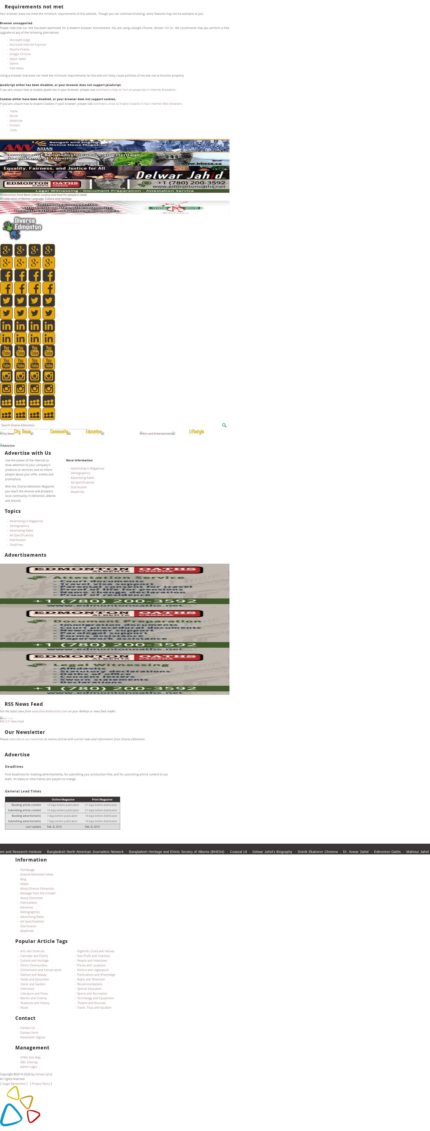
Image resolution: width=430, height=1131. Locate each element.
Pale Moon (17, 68)
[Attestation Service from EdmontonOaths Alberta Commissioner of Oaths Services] (114, 606)
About (14, 116)
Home (14, 111)
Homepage (27, 870)
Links (13, 130)
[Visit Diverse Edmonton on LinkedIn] (20, 419)
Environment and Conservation (41, 970)
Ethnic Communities (33, 965)
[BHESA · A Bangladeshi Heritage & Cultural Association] (114, 165)
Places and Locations (91, 965)
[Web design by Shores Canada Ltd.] (20, 1125)
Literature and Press (34, 993)
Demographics (80, 473)
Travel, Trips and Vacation (94, 1007)
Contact (15, 125)
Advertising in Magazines (87, 468)
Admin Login (28, 1067)
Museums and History (35, 1003)
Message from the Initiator (38, 893)
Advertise (16, 120)
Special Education (89, 989)
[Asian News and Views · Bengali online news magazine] (114, 151)
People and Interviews (92, 960)
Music (24, 1007)
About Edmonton (31, 898)
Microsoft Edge (20, 40)
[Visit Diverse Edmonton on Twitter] (35, 419)
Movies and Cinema (33, 998)
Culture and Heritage (34, 960)
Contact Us (27, 1028)
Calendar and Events (34, 956)
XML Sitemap (29, 1062)
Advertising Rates (82, 478)
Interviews (27, 989)
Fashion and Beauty (33, 975)
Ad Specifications (82, 482)
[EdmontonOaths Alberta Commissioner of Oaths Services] (114, 192)
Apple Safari (18, 59)
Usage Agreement (14, 1083)
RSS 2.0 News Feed (12, 721)
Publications (28, 902)
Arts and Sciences (32, 951)
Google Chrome (20, 54)
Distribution (79, 487)
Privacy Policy (41, 1083)
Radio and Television (91, 979)
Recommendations (89, 984)
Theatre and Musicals (91, 1003)
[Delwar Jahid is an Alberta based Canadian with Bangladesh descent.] (114, 178)
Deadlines (77, 492)
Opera (14, 63)
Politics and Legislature (93, 970)
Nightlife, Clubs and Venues (95, 951)
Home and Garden (32, 984)
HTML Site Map (30, 1057)
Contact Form (29, 1032)
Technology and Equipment (95, 998)
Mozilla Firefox (20, 49)
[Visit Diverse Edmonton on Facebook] (48, 419)
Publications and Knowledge (96, 975)
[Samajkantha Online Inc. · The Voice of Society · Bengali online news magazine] (114, 213)
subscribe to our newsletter (26, 739)
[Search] (224, 425)
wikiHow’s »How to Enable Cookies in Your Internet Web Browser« (138, 104)
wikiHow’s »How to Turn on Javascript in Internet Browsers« (136, 90)
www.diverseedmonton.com (50, 711)
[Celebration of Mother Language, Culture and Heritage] (36, 199)
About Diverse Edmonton (37, 888)
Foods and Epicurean (34, 979)
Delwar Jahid (43, 1074)
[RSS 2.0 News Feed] (112, 718)
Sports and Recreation (92, 993)
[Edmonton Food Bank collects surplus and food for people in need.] (43, 195)
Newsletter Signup (32, 1037)
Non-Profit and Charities (93, 956)
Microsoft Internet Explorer (28, 45)
